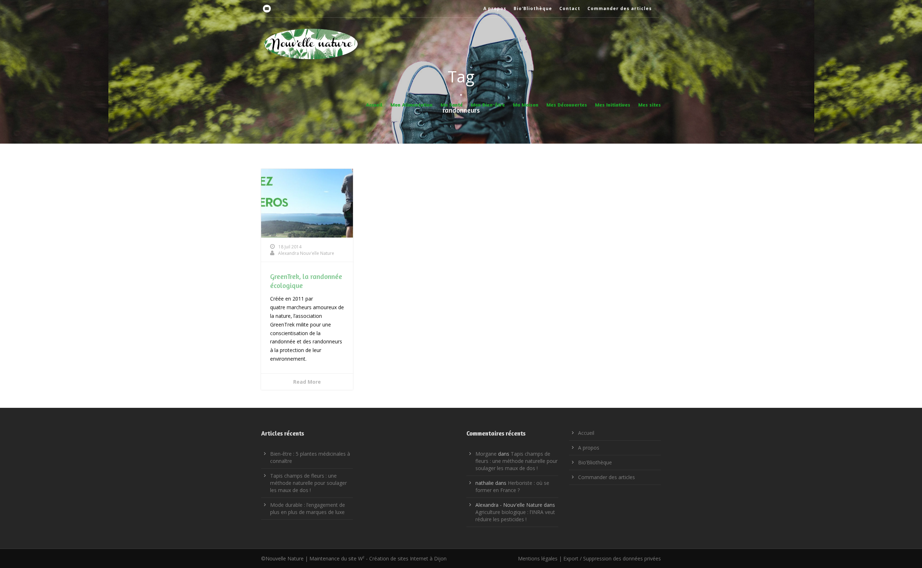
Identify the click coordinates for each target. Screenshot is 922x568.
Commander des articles (619, 8)
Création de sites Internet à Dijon (408, 558)
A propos (494, 8)
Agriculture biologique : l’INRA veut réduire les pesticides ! (515, 516)
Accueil (374, 105)
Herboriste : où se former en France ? (512, 486)
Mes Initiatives (612, 105)
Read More (307, 381)
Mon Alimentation (411, 105)
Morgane (486, 453)
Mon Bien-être (488, 105)
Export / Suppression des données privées (612, 558)
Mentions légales (538, 558)
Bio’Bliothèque (595, 462)
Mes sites (649, 105)
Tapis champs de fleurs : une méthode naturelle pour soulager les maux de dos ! (308, 482)
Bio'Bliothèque (533, 8)
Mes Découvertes (566, 105)
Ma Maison (525, 105)
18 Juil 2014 (289, 247)
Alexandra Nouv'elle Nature (306, 253)
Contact (569, 8)
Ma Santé (451, 105)
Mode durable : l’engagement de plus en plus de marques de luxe (307, 508)
